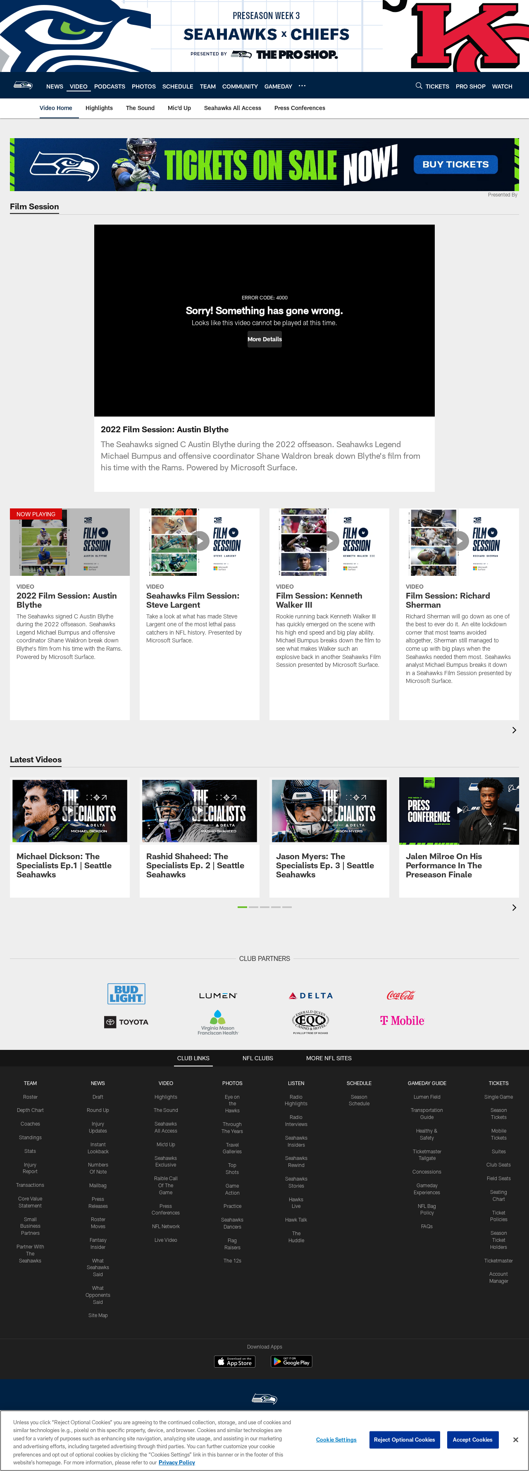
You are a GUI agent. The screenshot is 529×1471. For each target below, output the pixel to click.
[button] (265, 339)
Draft (98, 1097)
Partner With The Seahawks (30, 1253)
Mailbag (98, 1185)
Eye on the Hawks (232, 1104)
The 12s (232, 1260)
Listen (296, 1083)
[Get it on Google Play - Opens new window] (292, 1366)
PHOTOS (232, 1083)
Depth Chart (30, 1110)
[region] (264, 1440)
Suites (499, 1151)
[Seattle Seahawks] (264, 1400)
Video (166, 1083)
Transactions (30, 1185)
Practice (232, 1206)
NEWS (98, 1083)
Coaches (30, 1123)
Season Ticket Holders (498, 1240)
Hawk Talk (296, 1219)
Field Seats (499, 1178)
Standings (30, 1137)
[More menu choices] (302, 85)
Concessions (426, 1171)
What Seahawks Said (98, 1267)
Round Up (98, 1110)
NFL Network (166, 1226)
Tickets (499, 1083)
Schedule (359, 1083)
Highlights (166, 1097)
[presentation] (515, 731)
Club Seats (498, 1164)
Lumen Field (427, 1097)
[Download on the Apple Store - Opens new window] (235, 1363)
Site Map (98, 1315)
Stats (30, 1151)
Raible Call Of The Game (166, 1185)
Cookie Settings (336, 1439)
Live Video (166, 1240)
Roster (30, 1097)
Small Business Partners (30, 1226)
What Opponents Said (98, 1295)
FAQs (427, 1226)
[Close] (516, 1440)
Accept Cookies (473, 1439)
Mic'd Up (166, 1144)
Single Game (498, 1097)
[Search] (419, 85)
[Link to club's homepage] (23, 85)
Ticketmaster (498, 1260)
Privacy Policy (177, 1462)
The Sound (166, 1110)
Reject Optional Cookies (405, 1439)
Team (30, 1083)
